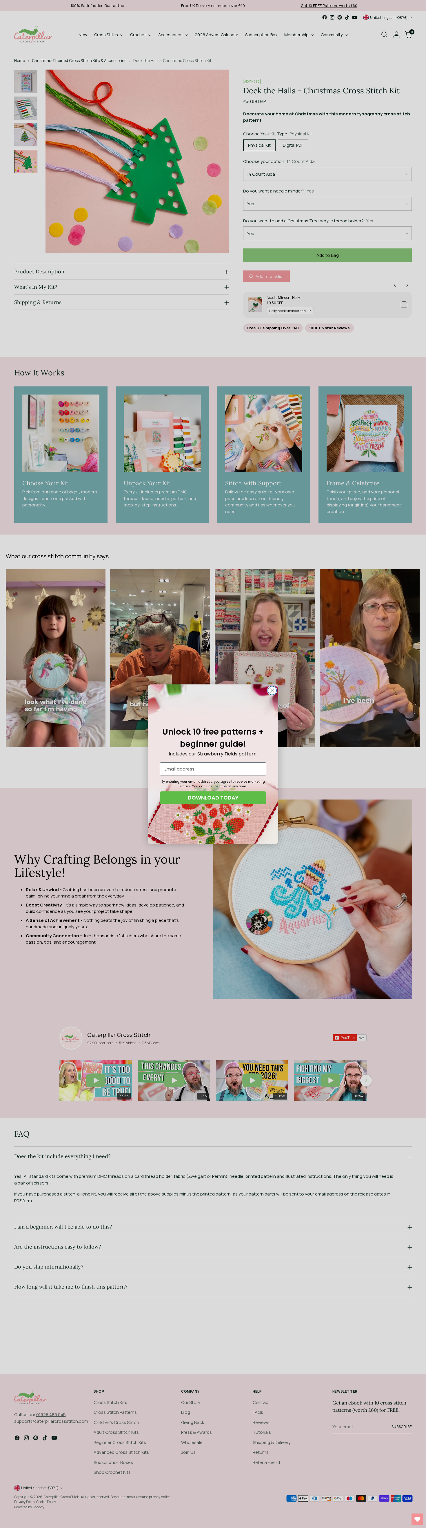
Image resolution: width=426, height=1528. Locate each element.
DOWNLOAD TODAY (213, 797)
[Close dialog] (272, 690)
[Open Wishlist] (417, 1519)
